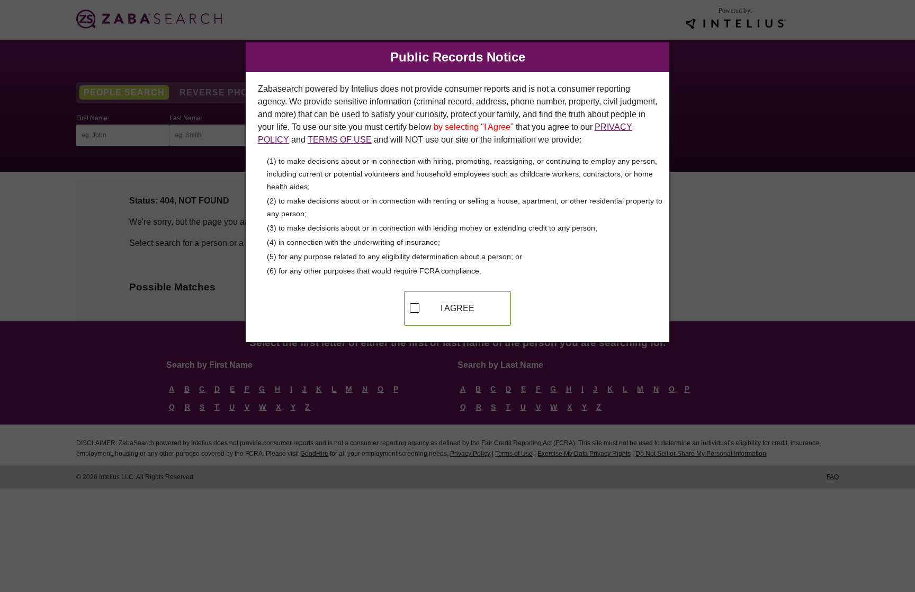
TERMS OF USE (340, 139)
